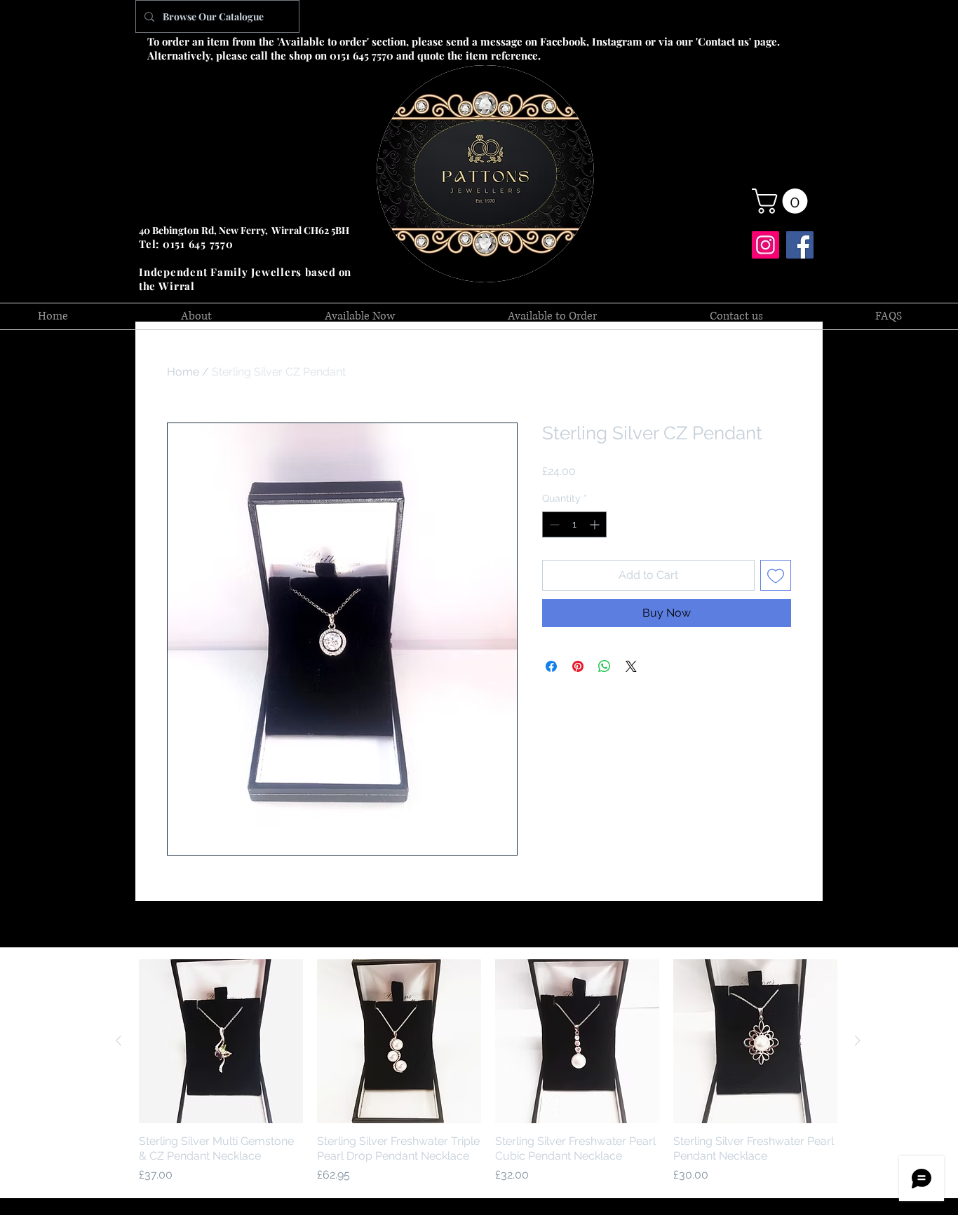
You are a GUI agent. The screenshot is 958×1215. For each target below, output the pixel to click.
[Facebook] (800, 245)
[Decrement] (553, 524)
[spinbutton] (574, 524)
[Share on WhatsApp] (604, 666)
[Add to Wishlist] (775, 575)
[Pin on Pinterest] (577, 666)
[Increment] (596, 524)
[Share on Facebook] (551, 666)
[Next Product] (857, 1040)
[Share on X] (631, 666)
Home (183, 371)
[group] (488, 1071)
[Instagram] (765, 245)
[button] (783, 201)
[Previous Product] (118, 1040)
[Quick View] (221, 1041)
